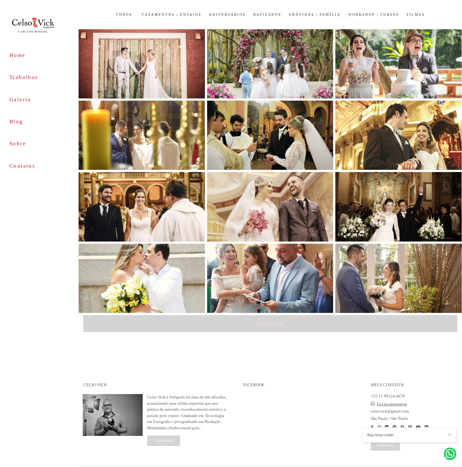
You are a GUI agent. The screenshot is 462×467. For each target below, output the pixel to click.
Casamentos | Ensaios (171, 14)
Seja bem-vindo (380, 434)
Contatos (22, 166)
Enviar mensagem (392, 404)
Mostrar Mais (270, 323)
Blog (16, 122)
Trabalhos (23, 77)
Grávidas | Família (315, 14)
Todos (124, 14)
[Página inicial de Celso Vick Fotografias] (39, 24)
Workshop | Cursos (373, 14)
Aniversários (227, 14)
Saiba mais (163, 440)
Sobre (17, 144)
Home (17, 55)
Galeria (20, 100)
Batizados (267, 14)
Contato (385, 445)
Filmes (416, 14)
